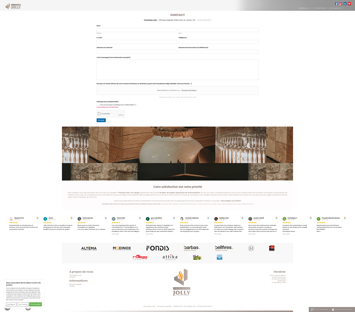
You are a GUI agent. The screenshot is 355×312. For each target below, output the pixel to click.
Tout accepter (35, 304)
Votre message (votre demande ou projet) (114, 57)
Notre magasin (334, 8)
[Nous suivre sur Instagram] (340, 3)
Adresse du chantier (105, 47)
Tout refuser (22, 304)
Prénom (99, 33)
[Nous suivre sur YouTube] (349, 3)
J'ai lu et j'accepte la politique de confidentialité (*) (117, 105)
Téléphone (182, 38)
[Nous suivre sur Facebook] (336, 3)
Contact (347, 8)
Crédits (72, 286)
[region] (24, 294)
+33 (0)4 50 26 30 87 (203, 20)
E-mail (100, 38)
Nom (179, 33)
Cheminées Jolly (304, 8)
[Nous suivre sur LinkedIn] (345, 3)
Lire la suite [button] (115, 234)
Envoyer (101, 120)
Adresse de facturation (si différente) (193, 47)
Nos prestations (320, 8)
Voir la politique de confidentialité (107, 107)
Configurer (11, 304)
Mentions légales (75, 284)
